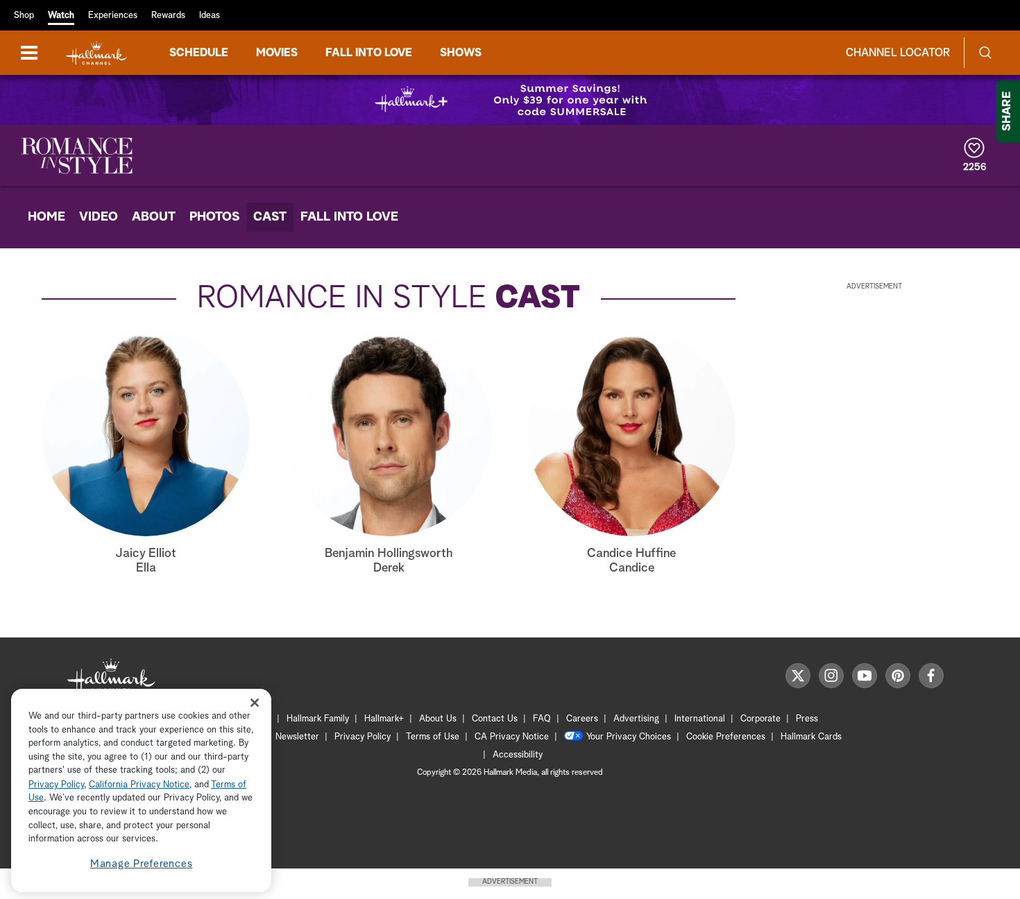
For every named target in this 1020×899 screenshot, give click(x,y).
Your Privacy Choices (628, 737)
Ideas (209, 15)
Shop (24, 15)
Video (98, 217)
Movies (277, 52)
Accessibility (518, 755)
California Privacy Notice (139, 784)
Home (46, 217)
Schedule (198, 52)
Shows (461, 52)
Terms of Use (432, 737)
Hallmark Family (318, 719)
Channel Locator (898, 52)
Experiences (112, 15)
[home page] (96, 53)
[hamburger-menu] (29, 52)
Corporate (760, 719)
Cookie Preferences (725, 737)
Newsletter (297, 737)
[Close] (254, 703)
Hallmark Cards (811, 737)
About (154, 217)
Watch (61, 15)
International (699, 719)
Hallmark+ (384, 719)
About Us (438, 719)
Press (807, 719)
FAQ (542, 719)
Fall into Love (368, 52)
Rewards (168, 15)
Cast (270, 217)
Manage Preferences (141, 864)
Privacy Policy (362, 737)
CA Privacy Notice (512, 737)
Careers (582, 719)
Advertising (636, 719)
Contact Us (495, 719)
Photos (214, 217)
